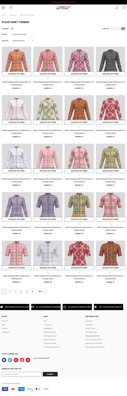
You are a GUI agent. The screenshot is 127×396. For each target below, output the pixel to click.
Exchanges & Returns (52, 347)
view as (106, 29)
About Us (88, 321)
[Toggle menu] (3, 7)
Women (5, 328)
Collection (6, 332)
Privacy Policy (90, 328)
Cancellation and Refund (95, 347)
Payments (89, 325)
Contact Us (48, 325)
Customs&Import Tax (93, 340)
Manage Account (50, 336)
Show (4, 34)
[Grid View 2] (115, 28)
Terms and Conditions (93, 343)
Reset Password (50, 340)
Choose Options (16, 74)
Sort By (5, 41)
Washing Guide (50, 332)
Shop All (5, 321)
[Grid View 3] (118, 28)
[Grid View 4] (123, 28)
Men (3, 325)
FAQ (45, 321)
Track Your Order (50, 343)
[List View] (112, 28)
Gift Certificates (91, 332)
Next (41, 291)
